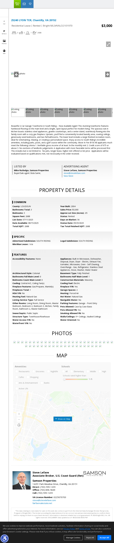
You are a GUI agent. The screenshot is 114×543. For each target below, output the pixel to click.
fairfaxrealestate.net (42, 503)
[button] (4, 538)
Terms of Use (84, 528)
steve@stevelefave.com (74, 173)
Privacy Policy (69, 528)
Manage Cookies (73, 537)
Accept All (104, 537)
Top (4, 24)
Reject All (90, 537)
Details (4, 33)
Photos (4, 43)
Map (4, 53)
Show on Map (63, 419)
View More (68, 176)
